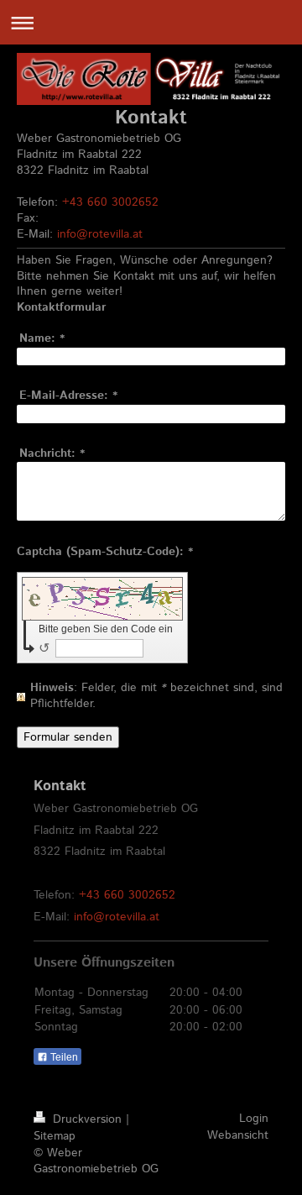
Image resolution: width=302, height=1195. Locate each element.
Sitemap (55, 1136)
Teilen (63, 1057)
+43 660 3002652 (110, 202)
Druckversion (87, 1119)
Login (253, 1118)
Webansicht (237, 1135)
